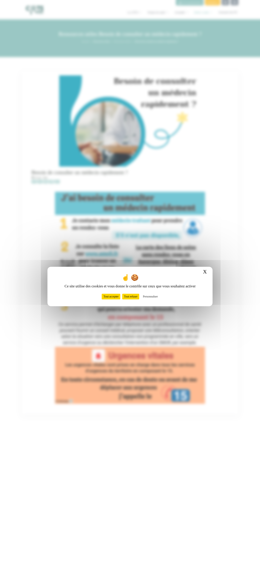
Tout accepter (111, 296)
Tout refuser (130, 296)
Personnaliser (150, 296)
